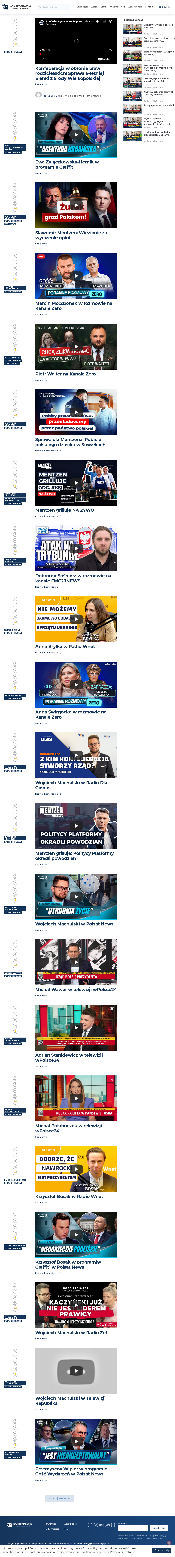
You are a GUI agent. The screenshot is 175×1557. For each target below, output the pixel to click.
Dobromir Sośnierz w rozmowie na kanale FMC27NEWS (73, 578)
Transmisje (51, 1524)
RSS (66, 1529)
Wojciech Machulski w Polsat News (74, 924)
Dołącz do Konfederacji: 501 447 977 (66, 1543)
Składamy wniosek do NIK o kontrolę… (158, 26)
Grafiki (104, 7)
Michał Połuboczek (12, 1110)
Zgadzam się (161, 1550)
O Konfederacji (117, 7)
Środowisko (12, 363)
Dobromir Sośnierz (10, 560)
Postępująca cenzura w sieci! (159, 105)
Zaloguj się (165, 7)
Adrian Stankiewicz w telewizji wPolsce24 (69, 1057)
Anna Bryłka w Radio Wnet (65, 646)
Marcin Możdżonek (11, 288)
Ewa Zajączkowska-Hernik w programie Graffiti (67, 164)
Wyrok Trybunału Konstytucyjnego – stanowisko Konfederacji (157, 121)
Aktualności (82, 7)
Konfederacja (13, 52)
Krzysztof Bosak (15, 1180)
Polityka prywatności (17, 1543)
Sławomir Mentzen (10, 217)
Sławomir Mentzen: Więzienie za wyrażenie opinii (71, 235)
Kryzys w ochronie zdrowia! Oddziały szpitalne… (158, 93)
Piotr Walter (12, 357)
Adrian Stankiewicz (12, 1040)
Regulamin (37, 1543)
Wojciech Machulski (11, 767)
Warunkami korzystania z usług (144, 1538)
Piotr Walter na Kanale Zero (65, 374)
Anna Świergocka (15, 695)
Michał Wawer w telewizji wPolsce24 (76, 989)
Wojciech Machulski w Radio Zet (71, 1332)
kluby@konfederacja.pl (95, 1543)
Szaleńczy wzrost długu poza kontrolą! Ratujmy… (159, 39)
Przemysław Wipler (12, 1453)
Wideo (94, 7)
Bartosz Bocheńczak (12, 500)
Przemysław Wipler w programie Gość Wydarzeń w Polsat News (71, 1471)
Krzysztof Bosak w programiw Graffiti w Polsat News (68, 1264)
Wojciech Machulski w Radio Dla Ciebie (71, 785)
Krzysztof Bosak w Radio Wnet (69, 1196)
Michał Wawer (13, 973)
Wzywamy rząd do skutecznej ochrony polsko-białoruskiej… (158, 68)
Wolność (10, 224)
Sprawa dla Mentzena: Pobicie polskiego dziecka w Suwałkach (70, 442)
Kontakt (149, 7)
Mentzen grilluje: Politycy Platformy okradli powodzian (74, 856)
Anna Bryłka (12, 630)
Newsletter (122, 1524)
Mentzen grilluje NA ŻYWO (64, 510)
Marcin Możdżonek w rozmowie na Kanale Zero (73, 306)
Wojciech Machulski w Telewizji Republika (70, 1401)
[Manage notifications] (169, 1543)
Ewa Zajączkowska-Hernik (14, 147)
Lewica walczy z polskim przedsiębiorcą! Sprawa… (157, 133)
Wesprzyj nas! (135, 7)
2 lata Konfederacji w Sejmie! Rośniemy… (159, 53)
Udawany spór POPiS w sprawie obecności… (156, 79)
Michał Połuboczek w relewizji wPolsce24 (68, 1128)
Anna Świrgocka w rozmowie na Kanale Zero (71, 714)
